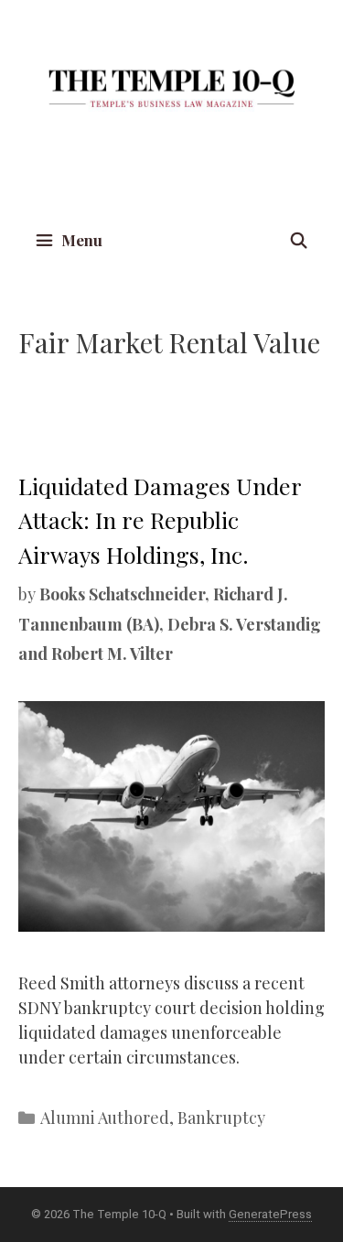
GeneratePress (270, 1214)
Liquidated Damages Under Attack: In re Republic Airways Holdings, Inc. (159, 519)
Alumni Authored (104, 1118)
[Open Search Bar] (298, 240)
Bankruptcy (221, 1118)
